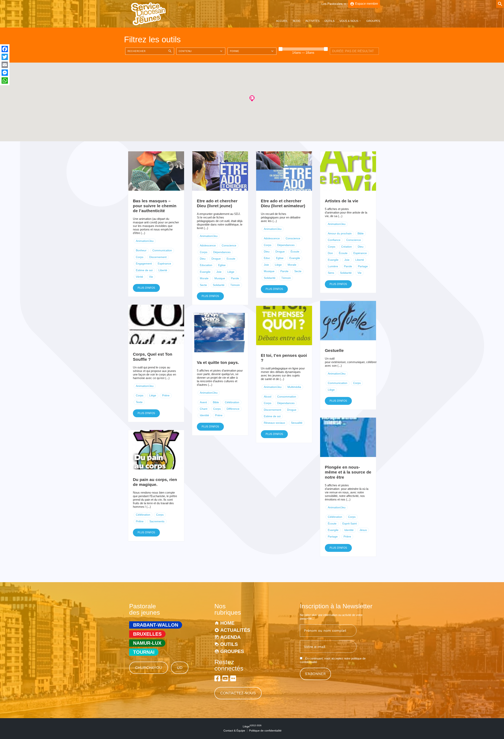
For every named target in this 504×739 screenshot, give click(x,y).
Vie (151, 276)
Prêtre (140, 521)
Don (330, 253)
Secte (203, 285)
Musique (219, 278)
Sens (331, 272)
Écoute (295, 251)
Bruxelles (147, 634)
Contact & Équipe (234, 730)
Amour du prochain (340, 233)
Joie (218, 271)
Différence (233, 408)
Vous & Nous (348, 20)
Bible (361, 233)
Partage (363, 266)
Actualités (235, 630)
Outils (329, 20)
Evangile (205, 271)
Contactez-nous (238, 693)
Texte (139, 402)
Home (227, 623)
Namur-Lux (147, 643)
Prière (166, 395)
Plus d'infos (146, 287)
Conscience (229, 245)
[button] (252, 98)
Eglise (222, 265)
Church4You (148, 668)
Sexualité (296, 422)
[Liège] (148, 24)
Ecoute (231, 258)
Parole (235, 278)
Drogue (216, 258)
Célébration (232, 402)
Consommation (286, 396)
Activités (312, 20)
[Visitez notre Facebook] (217, 678)
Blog (296, 20)
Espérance (164, 263)
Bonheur (141, 250)
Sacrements (156, 521)
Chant (203, 408)
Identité (204, 415)
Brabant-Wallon (155, 625)
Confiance (334, 239)
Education (206, 265)
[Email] (5, 65)
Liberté (162, 270)
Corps (139, 257)
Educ (267, 258)
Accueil (282, 20)
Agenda (230, 637)
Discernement (158, 257)
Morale (204, 278)
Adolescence (208, 245)
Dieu (203, 258)
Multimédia (294, 386)
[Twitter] (5, 57)
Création (346, 246)
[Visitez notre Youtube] (225, 678)
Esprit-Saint (349, 523)
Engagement (144, 263)
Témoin (235, 285)
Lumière (333, 266)
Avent (203, 402)
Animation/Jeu (145, 240)
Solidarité (218, 285)
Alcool (267, 396)
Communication (162, 250)
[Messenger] (5, 73)
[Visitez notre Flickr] (233, 678)
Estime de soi (144, 270)
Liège (230, 271)
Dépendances (222, 252)
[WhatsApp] (5, 80)
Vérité (139, 276)
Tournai (144, 652)
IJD (180, 668)
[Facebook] (5, 49)
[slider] (281, 49)
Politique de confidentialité (265, 730)
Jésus (363, 530)
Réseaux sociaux (274, 422)
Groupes (373, 20)
